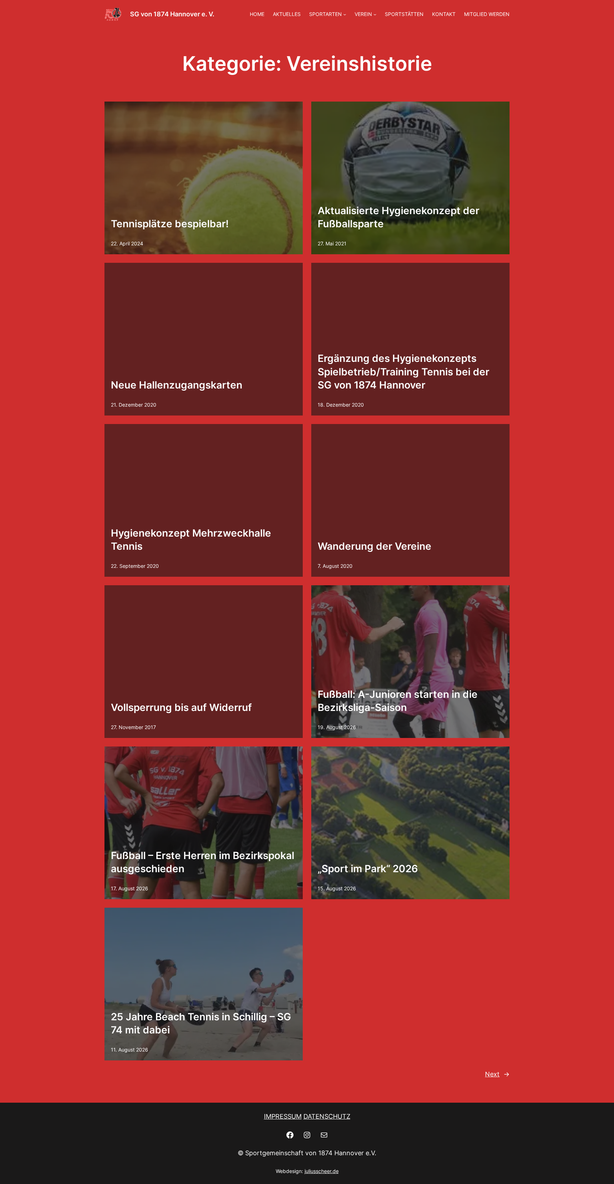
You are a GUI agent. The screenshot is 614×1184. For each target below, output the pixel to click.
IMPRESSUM (283, 1116)
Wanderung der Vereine (374, 546)
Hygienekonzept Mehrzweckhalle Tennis (191, 540)
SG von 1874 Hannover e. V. (172, 14)
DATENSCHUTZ (326, 1116)
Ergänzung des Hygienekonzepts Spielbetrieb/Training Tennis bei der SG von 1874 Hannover (403, 371)
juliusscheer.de (322, 1171)
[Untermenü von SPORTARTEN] (344, 14)
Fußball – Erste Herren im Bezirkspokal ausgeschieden (202, 862)
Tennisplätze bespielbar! (170, 224)
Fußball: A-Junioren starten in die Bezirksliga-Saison (398, 701)
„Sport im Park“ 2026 (368, 869)
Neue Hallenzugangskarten (176, 385)
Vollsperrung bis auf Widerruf (181, 707)
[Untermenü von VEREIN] (374, 14)
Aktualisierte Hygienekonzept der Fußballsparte (398, 217)
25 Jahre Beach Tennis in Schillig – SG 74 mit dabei (201, 1023)
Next (497, 1074)
